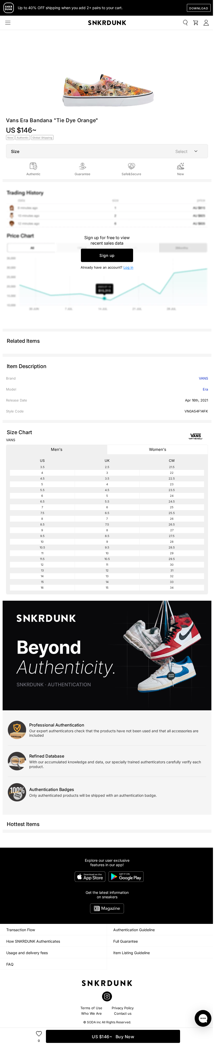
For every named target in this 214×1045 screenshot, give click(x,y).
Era (205, 389)
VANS (203, 378)
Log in (128, 267)
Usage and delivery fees (27, 952)
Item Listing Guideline (131, 952)
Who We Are (91, 1013)
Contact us (123, 1013)
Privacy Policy (123, 1008)
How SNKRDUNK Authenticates (33, 941)
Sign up (107, 255)
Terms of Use (91, 1008)
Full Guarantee (125, 941)
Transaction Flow (20, 930)
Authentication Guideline (134, 930)
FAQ (10, 964)
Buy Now (113, 1036)
